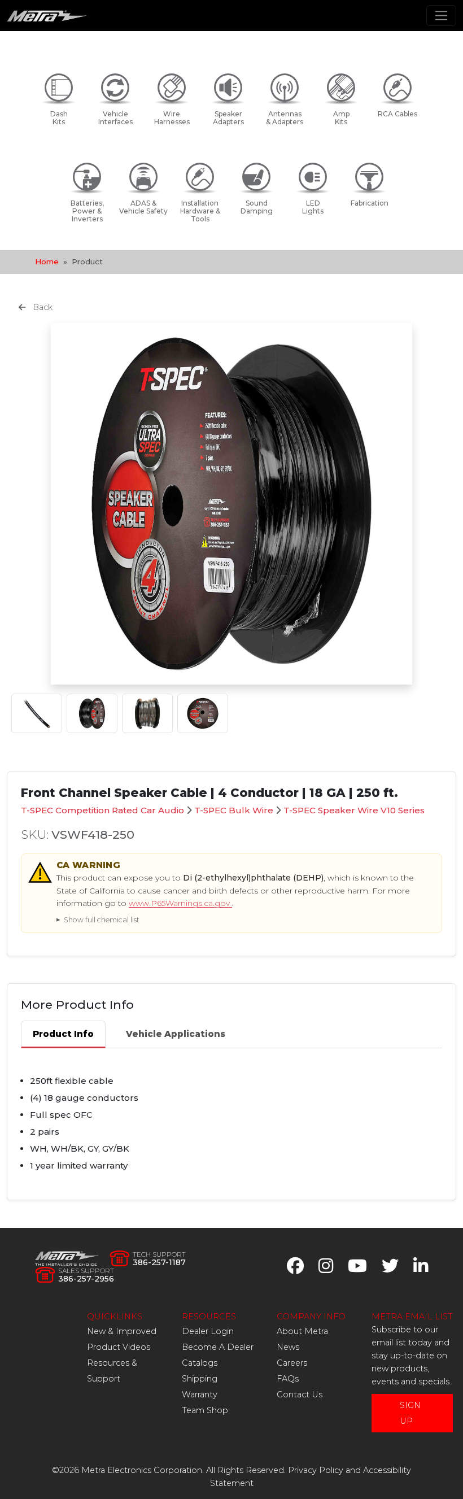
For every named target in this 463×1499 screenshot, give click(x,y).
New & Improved (121, 1331)
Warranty (199, 1394)
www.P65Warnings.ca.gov (180, 903)
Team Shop (205, 1410)
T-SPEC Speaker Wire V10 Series (354, 810)
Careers (292, 1363)
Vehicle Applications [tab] (175, 1034)
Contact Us (299, 1394)
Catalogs (199, 1363)
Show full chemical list (101, 920)
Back (41, 307)
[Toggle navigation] (441, 15)
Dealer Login (208, 1331)
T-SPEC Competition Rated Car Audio (102, 810)
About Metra (302, 1331)
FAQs (288, 1379)
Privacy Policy (315, 1470)
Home (47, 261)
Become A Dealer (218, 1347)
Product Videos (118, 1347)
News (288, 1347)
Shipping (199, 1379)
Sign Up (410, 1413)
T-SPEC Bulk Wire (233, 810)
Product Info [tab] (63, 1034)
